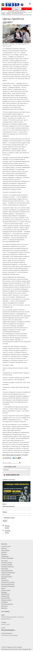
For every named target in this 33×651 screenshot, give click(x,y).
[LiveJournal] (21, 457)
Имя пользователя (8, 506)
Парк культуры (5, 598)
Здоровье (4, 592)
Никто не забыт (5, 574)
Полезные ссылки (8, 531)
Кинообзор (4, 602)
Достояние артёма (6, 562)
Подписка (4, 554)
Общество (4, 608)
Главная (3, 13)
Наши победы (5, 550)
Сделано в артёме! (6, 564)
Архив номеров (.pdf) (12, 474)
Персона (3, 578)
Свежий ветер (5, 594)
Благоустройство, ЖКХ (7, 584)
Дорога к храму (5, 590)
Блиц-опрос (4, 568)
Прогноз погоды (7, 527)
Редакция (4, 548)
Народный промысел (7, 566)
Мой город (4, 606)
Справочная (4, 556)
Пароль (5, 512)
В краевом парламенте (8, 586)
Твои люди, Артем (6, 576)
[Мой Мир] (19, 457)
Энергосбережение (7, 570)
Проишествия (5, 596)
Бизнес (3, 588)
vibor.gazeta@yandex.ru (8, 630)
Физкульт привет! (6, 600)
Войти (5, 521)
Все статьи (4, 560)
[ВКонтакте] (13, 457)
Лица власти (5, 580)
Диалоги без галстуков (7, 582)
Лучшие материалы (7, 604)
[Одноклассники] (17, 457)
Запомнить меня (9, 518)
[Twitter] (15, 457)
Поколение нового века (8, 572)
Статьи (9, 13)
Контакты (4, 552)
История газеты (6, 546)
